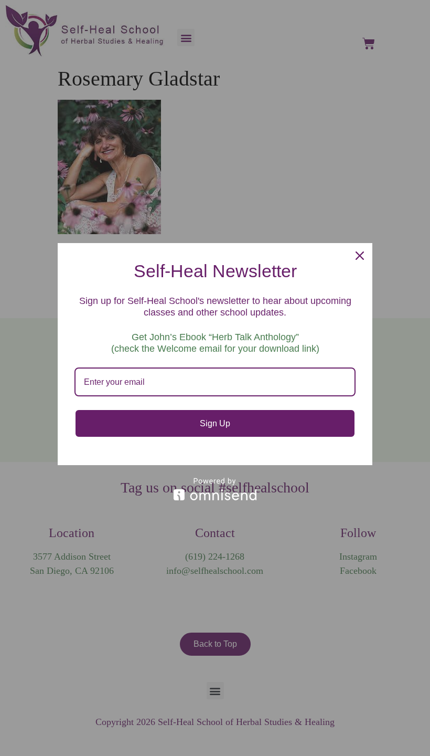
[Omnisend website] (215, 489)
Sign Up (215, 423)
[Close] (359, 255)
